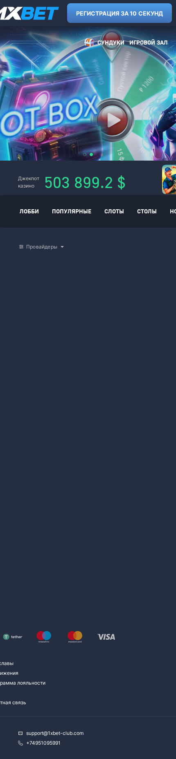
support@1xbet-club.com (54, 733)
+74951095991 (43, 743)
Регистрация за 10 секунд (119, 13)
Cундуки (110, 42)
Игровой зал (148, 42)
